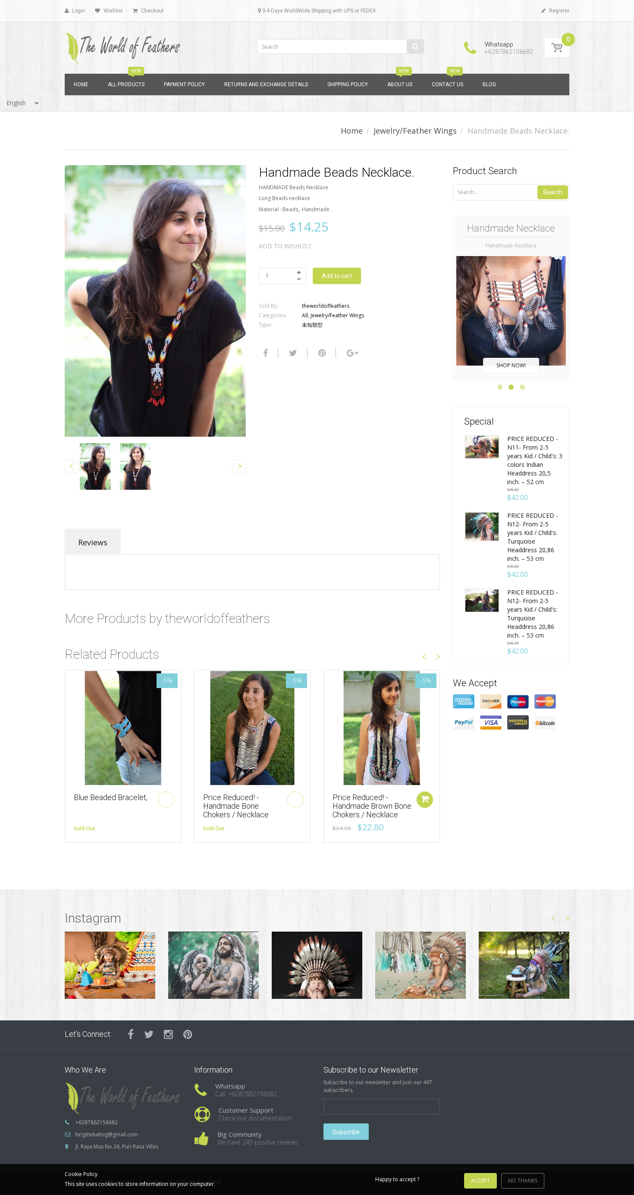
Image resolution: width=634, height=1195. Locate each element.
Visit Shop (110, 965)
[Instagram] (168, 1034)
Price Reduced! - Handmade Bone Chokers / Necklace (236, 806)
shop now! (511, 365)
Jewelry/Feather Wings (415, 130)
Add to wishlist (285, 246)
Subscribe (346, 1132)
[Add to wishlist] (71, 681)
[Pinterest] (188, 1034)
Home (352, 130)
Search (552, 192)
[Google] (351, 353)
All (305, 315)
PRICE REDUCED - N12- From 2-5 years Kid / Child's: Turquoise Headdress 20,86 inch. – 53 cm (532, 537)
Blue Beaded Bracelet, (111, 797)
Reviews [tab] (92, 542)
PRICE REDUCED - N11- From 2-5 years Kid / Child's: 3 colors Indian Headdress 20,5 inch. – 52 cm (534, 460)
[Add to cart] (425, 799)
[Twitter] (292, 353)
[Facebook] (264, 353)
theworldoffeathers (325, 306)
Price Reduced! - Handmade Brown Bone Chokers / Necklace (372, 806)
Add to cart (337, 275)
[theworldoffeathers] (123, 45)
